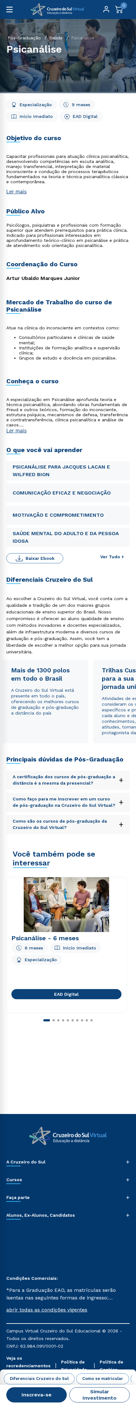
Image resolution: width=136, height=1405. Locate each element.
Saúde (56, 37)
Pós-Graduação (24, 37)
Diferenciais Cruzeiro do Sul (39, 1378)
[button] (68, 1310)
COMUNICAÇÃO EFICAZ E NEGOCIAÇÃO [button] (62, 493)
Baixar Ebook (40, 558)
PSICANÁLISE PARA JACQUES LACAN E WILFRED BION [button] (61, 470)
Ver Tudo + (112, 556)
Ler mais (16, 191)
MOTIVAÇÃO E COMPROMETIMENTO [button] (58, 515)
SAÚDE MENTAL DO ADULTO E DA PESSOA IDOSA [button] (66, 537)
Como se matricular (102, 1378)
